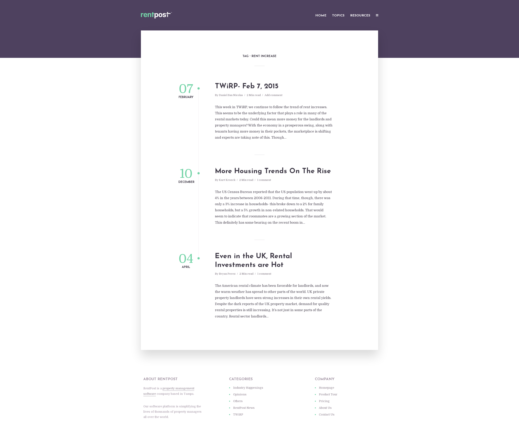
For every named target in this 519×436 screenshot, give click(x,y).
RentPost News (244, 407)
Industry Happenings (248, 387)
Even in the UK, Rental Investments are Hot (253, 261)
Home (320, 15)
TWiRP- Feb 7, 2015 (247, 86)
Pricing (324, 401)
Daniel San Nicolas (231, 95)
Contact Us (327, 414)
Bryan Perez (227, 273)
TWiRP (238, 414)
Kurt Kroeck (227, 179)
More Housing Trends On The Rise (273, 171)
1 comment (264, 179)
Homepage (326, 387)
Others (238, 401)
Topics (338, 15)
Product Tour (328, 394)
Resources (360, 15)
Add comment (273, 95)
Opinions (240, 394)
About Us (325, 407)
